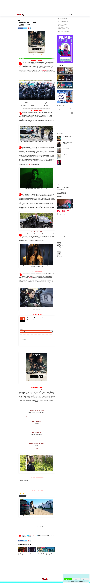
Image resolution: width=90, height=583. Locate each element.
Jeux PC (58, 246)
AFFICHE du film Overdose (63, 25)
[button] (88, 574)
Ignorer (76, 579)
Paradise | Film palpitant (66, 154)
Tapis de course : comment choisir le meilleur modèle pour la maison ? (64, 189)
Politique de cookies (70, 581)
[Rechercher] (72, 113)
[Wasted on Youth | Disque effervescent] (61, 67)
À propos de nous (45, 581)
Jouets (58, 247)
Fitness (58, 244)
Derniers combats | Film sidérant (68, 136)
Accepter (67, 579)
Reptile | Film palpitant (66, 148)
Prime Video (30, 277)
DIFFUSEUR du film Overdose (64, 31)
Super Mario (59, 256)
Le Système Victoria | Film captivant (50, 554)
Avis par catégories (40, 14)
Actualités (47, 14)
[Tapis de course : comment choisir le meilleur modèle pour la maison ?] (69, 67)
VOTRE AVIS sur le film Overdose (64, 30)
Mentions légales (82, 581)
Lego (58, 248)
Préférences (84, 579)
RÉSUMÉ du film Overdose (63, 18)
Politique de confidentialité (76, 581)
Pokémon (58, 254)
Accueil (19, 18)
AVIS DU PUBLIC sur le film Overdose (65, 28)
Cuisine (58, 242)
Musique (58, 253)
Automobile (59, 238)
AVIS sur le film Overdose (63, 22)
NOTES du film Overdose (63, 24)
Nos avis (26, 581)
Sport (58, 255)
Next (72, 204)
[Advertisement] (45, 6)
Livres (58, 251)
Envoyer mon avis (22, 495)
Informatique (59, 245)
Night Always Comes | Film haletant (22, 554)
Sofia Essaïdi (44, 70)
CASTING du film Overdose (63, 27)
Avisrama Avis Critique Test (25, 24)
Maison (58, 252)
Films (22, 18)
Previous (58, 204)
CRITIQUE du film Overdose (63, 21)
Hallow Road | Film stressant (31, 554)
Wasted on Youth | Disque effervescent (63, 187)
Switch (58, 257)
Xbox (58, 260)
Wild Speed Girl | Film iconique (62, 193)
